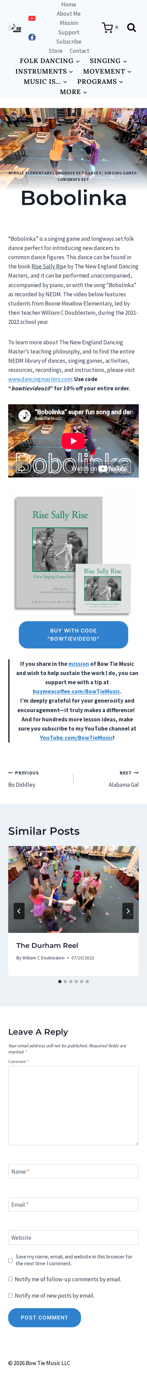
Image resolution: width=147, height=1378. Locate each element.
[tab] (60, 981)
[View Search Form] (131, 27)
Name (20, 1171)
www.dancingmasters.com (40, 379)
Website (21, 1237)
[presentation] (73, 889)
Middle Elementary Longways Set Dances (55, 172)
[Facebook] (32, 37)
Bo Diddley (23, 779)
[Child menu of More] (73, 92)
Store (56, 50)
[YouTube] (32, 18)
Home (68, 4)
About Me (69, 13)
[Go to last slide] (19, 911)
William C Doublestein (62, 219)
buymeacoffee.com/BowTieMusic (76, 691)
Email (19, 1204)
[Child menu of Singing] (108, 61)
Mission (69, 23)
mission (78, 664)
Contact (79, 50)
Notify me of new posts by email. (54, 1295)
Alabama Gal (124, 779)
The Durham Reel (47, 945)
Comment (18, 1061)
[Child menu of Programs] (100, 81)
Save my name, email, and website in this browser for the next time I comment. (74, 1260)
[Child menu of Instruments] (44, 71)
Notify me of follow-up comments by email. (68, 1279)
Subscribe (68, 41)
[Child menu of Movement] (107, 71)
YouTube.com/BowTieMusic (76, 737)
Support (68, 32)
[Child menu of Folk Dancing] (50, 61)
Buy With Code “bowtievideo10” (73, 634)
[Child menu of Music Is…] (45, 81)
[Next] (127, 911)
